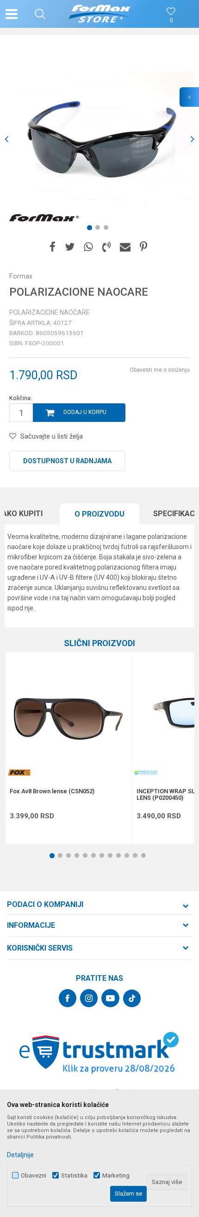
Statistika (74, 1175)
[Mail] (125, 247)
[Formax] (44, 218)
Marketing (116, 1175)
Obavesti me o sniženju (160, 370)
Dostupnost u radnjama (67, 461)
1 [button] (91, 229)
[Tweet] (70, 247)
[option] (99, 139)
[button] (40, 14)
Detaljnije (20, 1155)
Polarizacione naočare (49, 312)
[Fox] (19, 773)
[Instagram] (89, 998)
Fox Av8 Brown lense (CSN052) (52, 791)
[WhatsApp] (88, 247)
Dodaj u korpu (84, 412)
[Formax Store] (99, 14)
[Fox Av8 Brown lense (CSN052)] (68, 715)
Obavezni (33, 1175)
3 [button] (108, 229)
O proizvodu (99, 514)
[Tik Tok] (132, 998)
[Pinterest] (143, 247)
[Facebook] (53, 247)
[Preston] (145, 773)
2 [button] (99, 229)
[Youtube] (110, 998)
